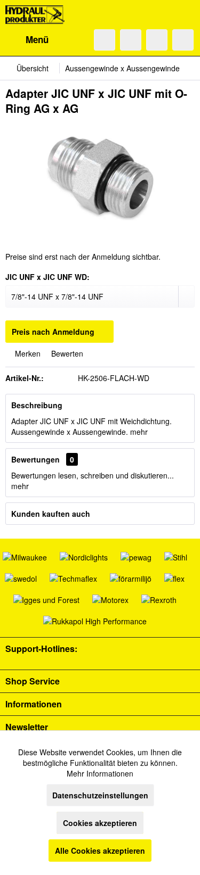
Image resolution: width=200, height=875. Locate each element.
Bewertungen (35, 459)
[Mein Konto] (156, 40)
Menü (37, 39)
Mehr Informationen (100, 773)
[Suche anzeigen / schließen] (104, 40)
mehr (139, 431)
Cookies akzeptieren (100, 823)
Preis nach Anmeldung (53, 331)
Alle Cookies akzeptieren (100, 850)
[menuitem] (27, 40)
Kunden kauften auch (50, 513)
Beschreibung (36, 405)
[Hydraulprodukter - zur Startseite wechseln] (35, 14)
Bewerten (66, 353)
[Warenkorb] (183, 40)
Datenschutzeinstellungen (100, 795)
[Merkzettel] (130, 40)
